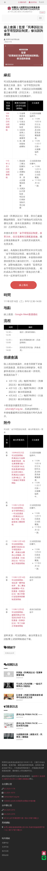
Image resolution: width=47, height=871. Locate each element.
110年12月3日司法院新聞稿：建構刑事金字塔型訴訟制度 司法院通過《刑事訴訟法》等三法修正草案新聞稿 (18, 617)
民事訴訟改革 (9, 653)
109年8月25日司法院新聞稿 (8, 121)
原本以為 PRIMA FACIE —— (29, 714)
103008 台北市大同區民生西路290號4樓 (19, 801)
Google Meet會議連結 (26, 314)
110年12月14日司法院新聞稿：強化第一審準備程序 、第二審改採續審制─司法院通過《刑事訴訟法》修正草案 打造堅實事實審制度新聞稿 (18, 588)
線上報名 (23, 284)
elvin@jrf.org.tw (14, 408)
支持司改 (34, 2)
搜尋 (42, 2)
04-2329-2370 (9, 814)
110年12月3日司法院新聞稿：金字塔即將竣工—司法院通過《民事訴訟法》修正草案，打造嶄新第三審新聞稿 (18, 515)
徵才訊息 (5, 851)
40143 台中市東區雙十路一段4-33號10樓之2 (21, 818)
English (42, 12)
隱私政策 (5, 855)
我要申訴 (5, 843)
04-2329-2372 (9, 810)
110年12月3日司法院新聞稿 (8, 169)
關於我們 (23, 2)
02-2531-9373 (9, 792)
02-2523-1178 (9, 788)
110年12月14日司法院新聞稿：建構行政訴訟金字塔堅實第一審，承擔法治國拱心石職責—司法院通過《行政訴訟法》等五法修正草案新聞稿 (18, 552)
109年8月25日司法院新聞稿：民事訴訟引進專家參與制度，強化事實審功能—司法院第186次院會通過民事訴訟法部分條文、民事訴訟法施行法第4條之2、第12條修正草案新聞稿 (18, 467)
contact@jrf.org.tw (11, 796)
